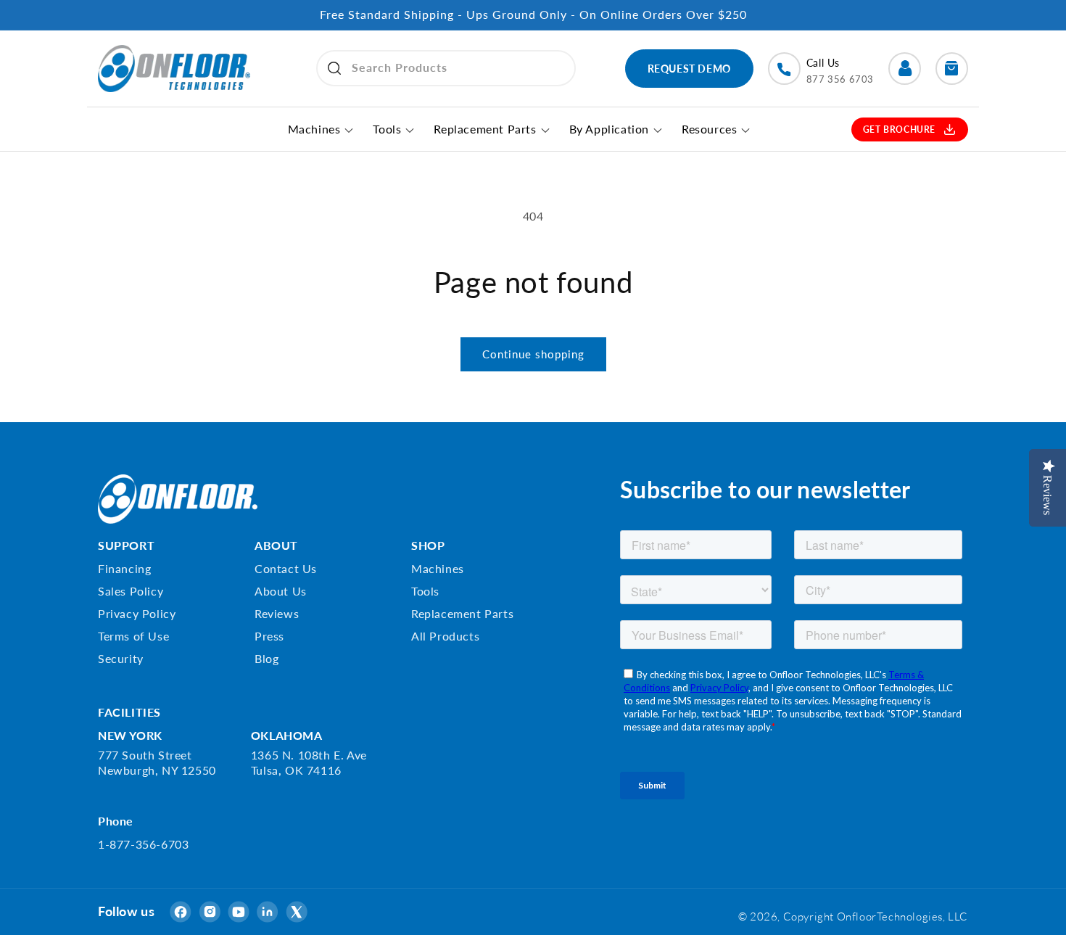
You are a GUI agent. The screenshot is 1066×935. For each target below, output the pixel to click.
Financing (124, 567)
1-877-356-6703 (143, 844)
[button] (951, 68)
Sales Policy (130, 590)
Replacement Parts (462, 612)
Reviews (277, 612)
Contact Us (286, 567)
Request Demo (689, 68)
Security (121, 657)
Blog (266, 657)
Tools (425, 590)
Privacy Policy (136, 612)
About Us (281, 590)
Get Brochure (899, 129)
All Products (445, 635)
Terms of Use (133, 635)
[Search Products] (334, 68)
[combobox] (446, 68)
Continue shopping (533, 354)
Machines (437, 567)
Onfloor (857, 916)
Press (269, 635)
